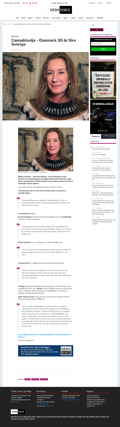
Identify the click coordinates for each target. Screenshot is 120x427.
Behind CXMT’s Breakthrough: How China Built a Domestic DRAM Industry (104, 222)
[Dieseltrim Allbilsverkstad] (103, 117)
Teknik (81, 18)
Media (65, 18)
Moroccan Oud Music (99, 154)
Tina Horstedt (44, 379)
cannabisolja (35, 379)
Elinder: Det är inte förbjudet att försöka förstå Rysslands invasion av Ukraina (103, 202)
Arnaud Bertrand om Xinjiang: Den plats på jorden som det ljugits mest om (36, 24)
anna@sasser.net (42, 404)
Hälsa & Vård (56, 18)
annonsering (49, 406)
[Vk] (33, 3)
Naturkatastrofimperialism (101, 149)
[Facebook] (23, 3)
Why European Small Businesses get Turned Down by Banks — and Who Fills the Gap (103, 212)
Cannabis (27, 379)
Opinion (38, 18)
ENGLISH (99, 18)
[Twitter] (27, 3)
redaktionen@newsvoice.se (71, 400)
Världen (30, 18)
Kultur (73, 18)
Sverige (23, 18)
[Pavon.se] (103, 136)
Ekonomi (45, 18)
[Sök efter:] (103, 25)
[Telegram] (36, 3)
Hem (17, 18)
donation (16, 402)
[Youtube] (30, 3)
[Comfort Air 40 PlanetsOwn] (103, 80)
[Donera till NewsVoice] (45, 351)
